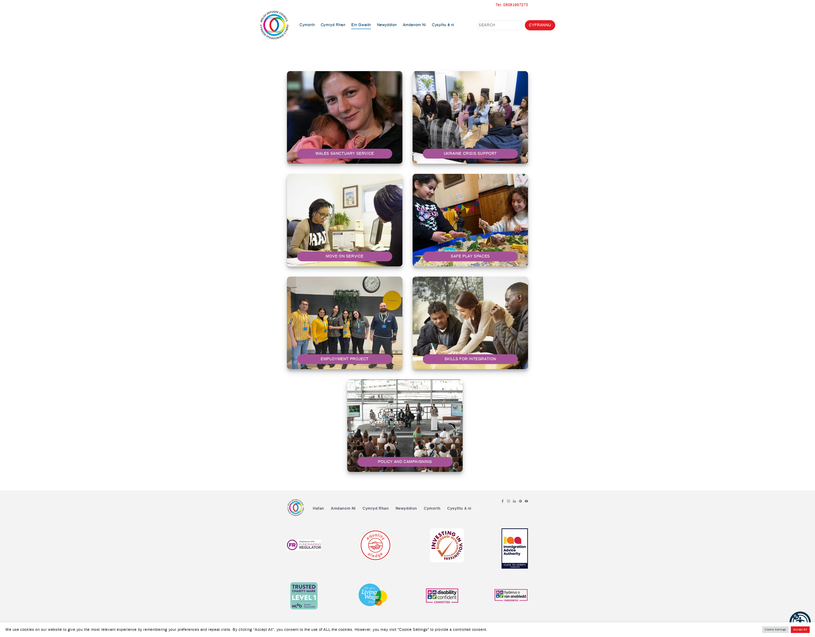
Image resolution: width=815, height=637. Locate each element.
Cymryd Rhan (333, 25)
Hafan (318, 508)
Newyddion (387, 25)
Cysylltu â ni (443, 25)
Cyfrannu (540, 25)
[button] (800, 622)
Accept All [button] (800, 629)
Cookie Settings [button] (775, 629)
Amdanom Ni (414, 25)
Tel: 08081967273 (512, 5)
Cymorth (307, 25)
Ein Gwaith (361, 25)
